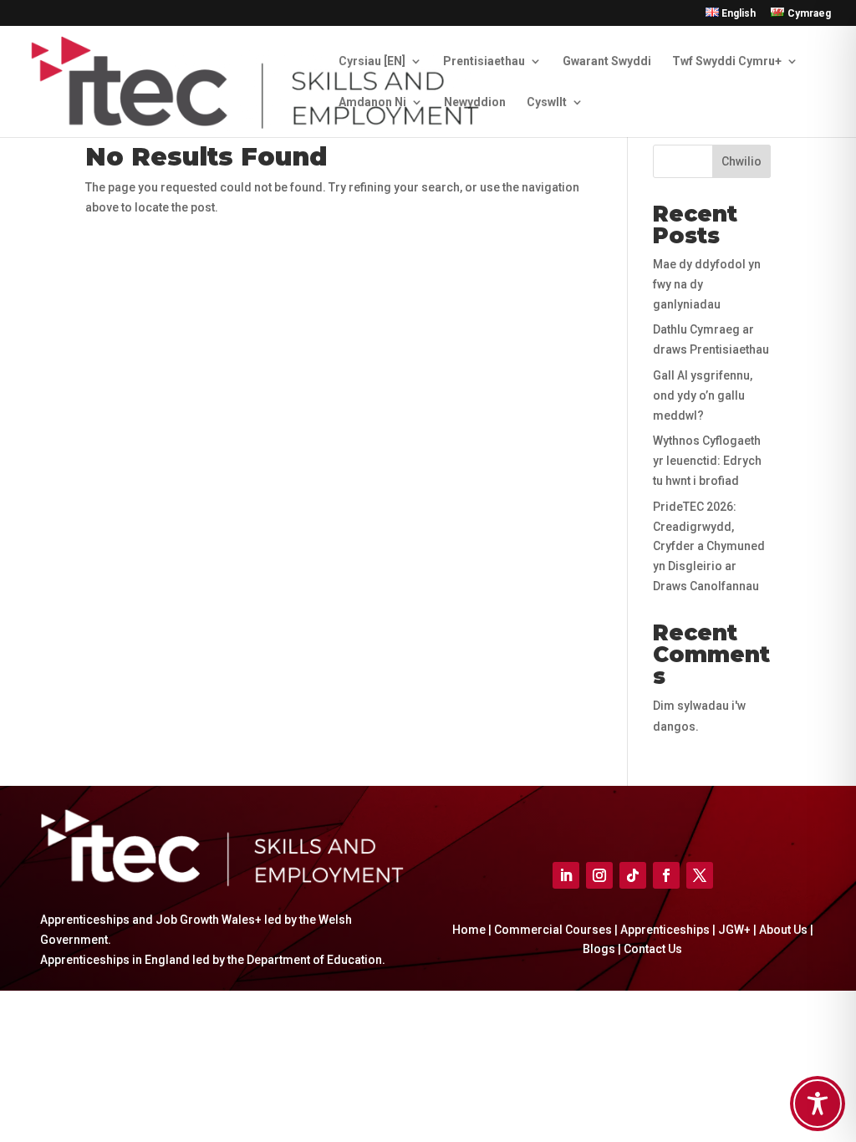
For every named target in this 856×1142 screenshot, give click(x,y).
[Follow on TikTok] (632, 875)
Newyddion (475, 102)
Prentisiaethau (484, 61)
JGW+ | (738, 929)
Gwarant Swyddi (607, 61)
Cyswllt (547, 102)
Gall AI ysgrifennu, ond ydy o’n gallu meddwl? (702, 395)
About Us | (786, 929)
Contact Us (653, 949)
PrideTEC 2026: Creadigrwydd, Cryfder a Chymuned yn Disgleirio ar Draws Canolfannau (709, 546)
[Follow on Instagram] (599, 875)
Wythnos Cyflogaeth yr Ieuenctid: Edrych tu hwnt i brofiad (707, 460)
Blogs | (603, 949)
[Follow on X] (699, 875)
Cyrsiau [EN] (372, 61)
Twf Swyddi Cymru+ (727, 61)
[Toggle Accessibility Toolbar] (817, 1103)
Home (469, 929)
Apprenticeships (665, 929)
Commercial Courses (553, 929)
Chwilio (741, 161)
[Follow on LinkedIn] (566, 875)
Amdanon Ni (372, 102)
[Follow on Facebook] (666, 875)
